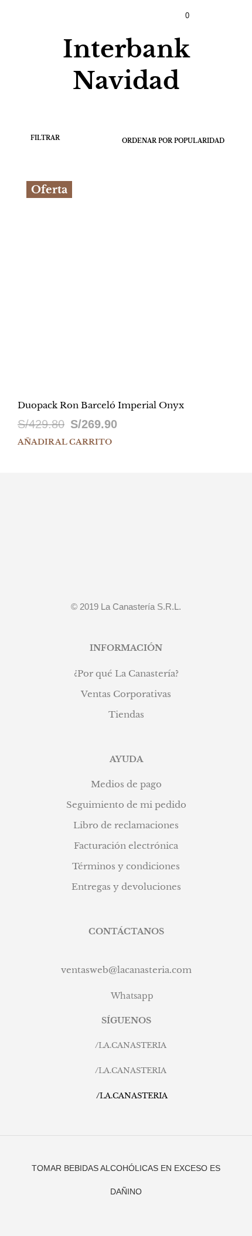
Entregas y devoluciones (126, 886)
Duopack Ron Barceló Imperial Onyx (101, 405)
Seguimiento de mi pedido (126, 804)
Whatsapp (132, 996)
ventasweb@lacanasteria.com (126, 969)
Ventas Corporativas (126, 693)
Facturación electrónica (126, 845)
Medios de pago (126, 784)
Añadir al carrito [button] (65, 442)
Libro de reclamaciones (126, 825)
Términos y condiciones (126, 866)
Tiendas (126, 714)
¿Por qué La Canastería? (126, 673)
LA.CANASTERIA (132, 1045)
